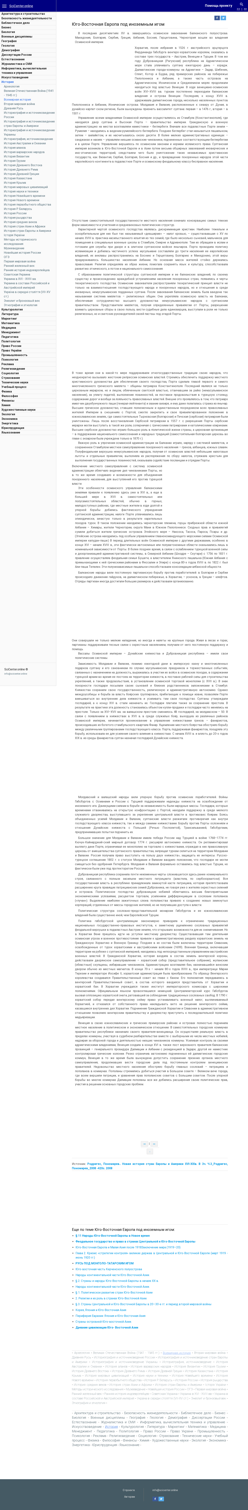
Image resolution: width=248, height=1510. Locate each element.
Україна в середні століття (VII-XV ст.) (162, 1398)
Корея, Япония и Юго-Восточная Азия (101, 1310)
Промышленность (14, 355)
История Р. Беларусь (18, 209)
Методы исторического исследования (97, 1389)
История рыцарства (18, 217)
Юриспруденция (12, 428)
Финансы (7, 400)
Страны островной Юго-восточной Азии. (104, 1321)
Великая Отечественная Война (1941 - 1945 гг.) (126, 1353)
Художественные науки (18, 409)
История (7, 82)
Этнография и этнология (20, 305)
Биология (8, 32)
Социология (10, 373)
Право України (11, 350)
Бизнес (6, 27)
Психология (9, 359)
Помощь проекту (218, 5)
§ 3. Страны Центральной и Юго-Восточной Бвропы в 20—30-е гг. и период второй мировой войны (144, 1304)
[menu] (4, 5)
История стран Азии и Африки (24, 226)
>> (245, 9)
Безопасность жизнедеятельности (26, 18)
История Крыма (15, 182)
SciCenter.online (21, 6)
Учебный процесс (14, 387)
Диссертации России (16, 54)
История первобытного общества (27, 204)
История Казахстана (18, 178)
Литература (10, 314)
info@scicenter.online (15, 673)
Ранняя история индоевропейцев (27, 270)
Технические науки (14, 382)
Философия (9, 396)
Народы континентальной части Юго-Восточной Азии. (113, 1275)
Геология (8, 45)
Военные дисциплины (16, 36)
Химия (5, 405)
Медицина (8, 327)
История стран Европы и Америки (27, 231)
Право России (11, 346)
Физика (6, 391)
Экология (8, 414)
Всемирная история (17, 99)
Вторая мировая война (19, 104)
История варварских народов (24, 152)
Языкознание (10, 432)
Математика (10, 323)
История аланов (15, 147)
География (9, 41)
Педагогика (9, 337)
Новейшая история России (22, 252)
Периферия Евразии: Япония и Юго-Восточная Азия (110, 1316)
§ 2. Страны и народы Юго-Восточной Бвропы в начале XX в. (117, 1281)
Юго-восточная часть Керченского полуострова (109, 1269)
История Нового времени (21, 200)
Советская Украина (17, 274)
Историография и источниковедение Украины (125, 1362)
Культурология (12, 309)
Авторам (129, 1496)
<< (238, 9)
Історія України (14, 235)
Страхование (10, 378)
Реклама (7, 364)
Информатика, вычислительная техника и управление (182, 1422)
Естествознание (13, 59)
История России (15, 213)
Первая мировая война (19, 261)
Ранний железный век (19, 265)
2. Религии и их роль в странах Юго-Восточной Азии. (111, 1298)
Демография (10, 50)
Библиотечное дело (15, 23)
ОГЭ (6, 257)
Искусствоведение (15, 77)
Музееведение (14, 248)
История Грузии (14, 161)
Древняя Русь (13, 108)
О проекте (129, 1490)
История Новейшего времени (24, 196)
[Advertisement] (28, 491)
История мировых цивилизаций (26, 187)
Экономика (9, 419)
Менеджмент (11, 332)
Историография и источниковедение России (124, 1357)
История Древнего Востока (23, 165)
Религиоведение (13, 368)
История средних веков (20, 222)
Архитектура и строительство (23, 13)
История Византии (16, 156)
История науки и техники (21, 191)
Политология (10, 341)
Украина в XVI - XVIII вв (20, 279)
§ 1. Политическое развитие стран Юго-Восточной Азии (114, 1292)
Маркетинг (9, 318)
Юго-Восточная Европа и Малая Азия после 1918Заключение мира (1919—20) (128, 1247)
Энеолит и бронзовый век (22, 300)
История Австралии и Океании (25, 143)
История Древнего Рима (21, 169)
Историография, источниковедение (28, 139)
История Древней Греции (21, 174)
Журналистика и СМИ (16, 64)
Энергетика (9, 423)
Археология (11, 86)
